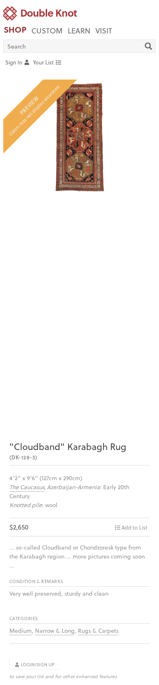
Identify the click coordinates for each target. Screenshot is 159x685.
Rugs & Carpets (98, 630)
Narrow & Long (55, 630)
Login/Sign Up (37, 664)
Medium (20, 630)
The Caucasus (26, 487)
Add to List (134, 527)
